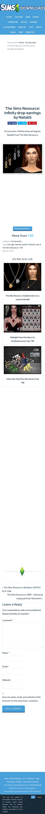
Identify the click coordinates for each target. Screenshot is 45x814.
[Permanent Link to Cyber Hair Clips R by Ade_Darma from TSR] (22, 373)
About (40, 797)
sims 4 (38, 244)
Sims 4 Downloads (22, 8)
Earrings (10, 244)
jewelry (25, 244)
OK (33, 797)
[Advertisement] (22, 79)
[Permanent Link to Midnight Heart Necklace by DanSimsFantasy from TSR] (22, 331)
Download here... (22, 228)
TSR (30, 235)
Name (5, 652)
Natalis (32, 244)
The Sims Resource (10, 247)
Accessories (16, 241)
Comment (7, 620)
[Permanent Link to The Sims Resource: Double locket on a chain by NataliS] (22, 290)
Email (5, 666)
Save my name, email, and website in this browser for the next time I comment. (21, 699)
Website (6, 680)
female (18, 244)
